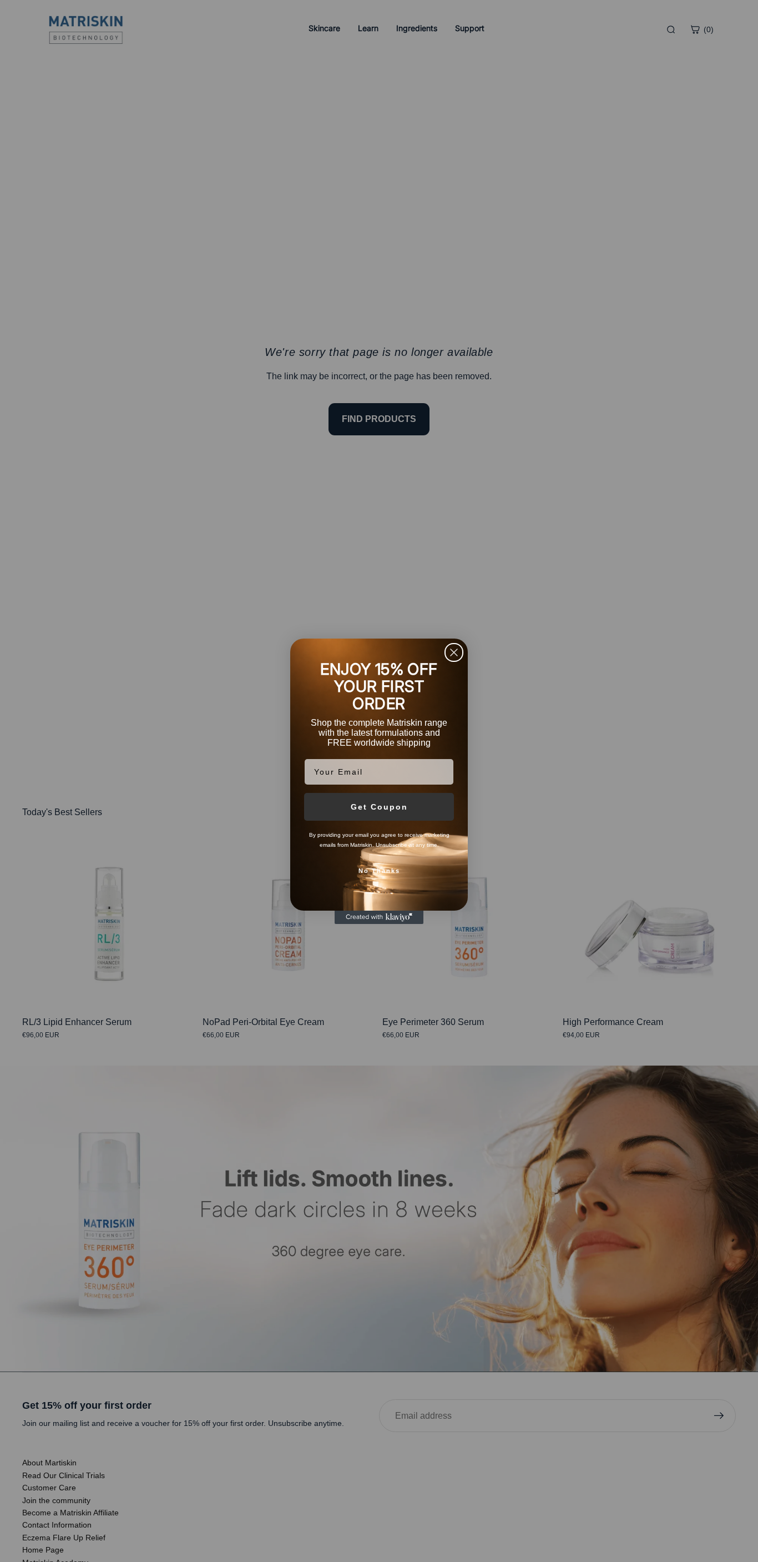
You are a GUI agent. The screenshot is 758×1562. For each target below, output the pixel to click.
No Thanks (379, 870)
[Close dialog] (454, 652)
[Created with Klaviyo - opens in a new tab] (379, 917)
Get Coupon (379, 806)
